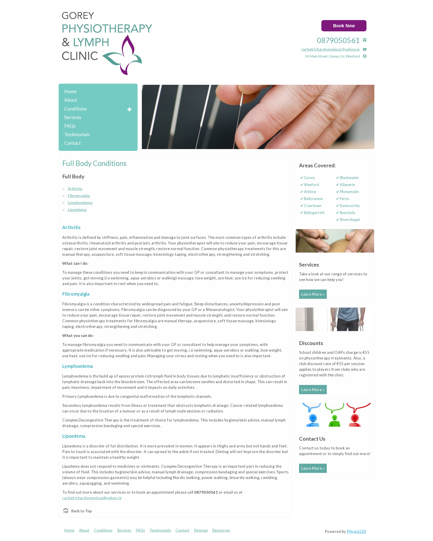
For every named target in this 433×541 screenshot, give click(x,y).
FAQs (70, 126)
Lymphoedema (80, 202)
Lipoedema (77, 209)
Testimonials (77, 134)
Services (72, 117)
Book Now (344, 25)
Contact (72, 143)
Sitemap (201, 530)
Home (70, 91)
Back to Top (81, 511)
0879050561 (338, 40)
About (70, 100)
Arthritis (75, 188)
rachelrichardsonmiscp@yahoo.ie (330, 49)
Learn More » (313, 294)
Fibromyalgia (79, 195)
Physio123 (356, 531)
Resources (221, 530)
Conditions (75, 108)
